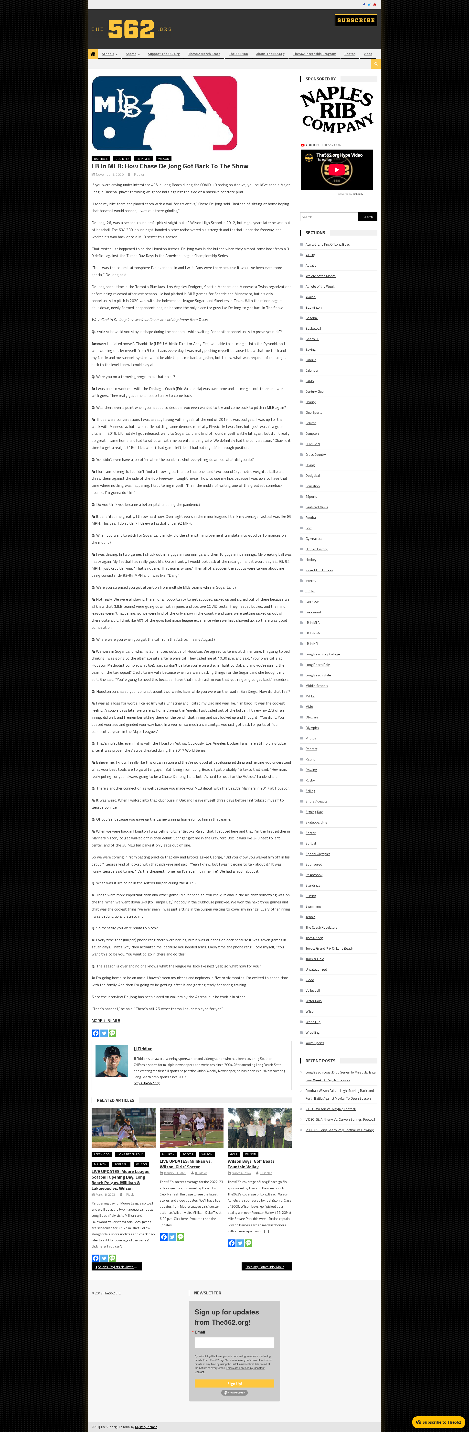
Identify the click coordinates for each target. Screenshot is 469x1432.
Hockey (311, 559)
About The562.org (270, 53)
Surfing (311, 895)
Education (313, 485)
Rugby (310, 780)
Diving (310, 464)
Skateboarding (316, 822)
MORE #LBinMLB (106, 1020)
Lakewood (102, 1154)
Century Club (315, 391)
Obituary (312, 717)
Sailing (310, 790)
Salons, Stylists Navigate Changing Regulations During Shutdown (120, 1266)
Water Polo (314, 1000)
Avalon (311, 296)
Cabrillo (311, 359)
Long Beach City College (323, 654)
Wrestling (313, 1032)
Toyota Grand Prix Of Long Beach (329, 948)
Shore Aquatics (317, 801)
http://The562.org (147, 1082)
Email (200, 1332)
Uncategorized (316, 969)
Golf (233, 1154)
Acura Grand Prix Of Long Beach (329, 244)
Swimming (313, 906)
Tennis (310, 916)
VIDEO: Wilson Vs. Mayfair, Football (331, 1108)
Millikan (100, 1164)
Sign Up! (234, 1384)
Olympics (312, 727)
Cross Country (316, 454)
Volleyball (313, 990)
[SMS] (112, 1033)
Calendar (312, 370)
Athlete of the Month (321, 275)
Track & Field (315, 958)
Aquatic (311, 265)
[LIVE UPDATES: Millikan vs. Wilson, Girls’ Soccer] (192, 1128)
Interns (311, 580)
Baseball (101, 158)
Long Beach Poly (130, 1154)
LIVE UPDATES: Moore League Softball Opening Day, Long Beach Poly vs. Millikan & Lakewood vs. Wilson (120, 1180)
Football (311, 517)
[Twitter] (104, 1033)
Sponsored (314, 864)
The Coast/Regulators (321, 927)
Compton (312, 433)
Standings (313, 885)
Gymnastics (314, 538)
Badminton (314, 307)
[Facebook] (95, 1033)
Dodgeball (313, 475)
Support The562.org (164, 53)
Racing (310, 759)
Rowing (311, 769)
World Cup (313, 1021)
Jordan (310, 591)
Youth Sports (315, 1042)
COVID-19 (122, 158)
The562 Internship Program (314, 53)
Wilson (163, 158)
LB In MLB (143, 158)
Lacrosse (312, 601)
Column (311, 422)
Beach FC (312, 338)
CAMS (310, 380)
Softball (121, 1164)
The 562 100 (238, 53)
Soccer (187, 1154)
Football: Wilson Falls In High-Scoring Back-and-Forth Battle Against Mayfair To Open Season (340, 1094)
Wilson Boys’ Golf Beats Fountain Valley (251, 1164)
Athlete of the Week (320, 286)
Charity (311, 401)
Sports (131, 53)
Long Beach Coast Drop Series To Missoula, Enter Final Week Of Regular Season (341, 1076)
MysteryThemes (146, 1426)
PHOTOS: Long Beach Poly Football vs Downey (340, 1129)
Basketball (313, 328)
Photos (349, 53)
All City (310, 254)
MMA (309, 706)
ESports (311, 496)
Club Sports (314, 412)
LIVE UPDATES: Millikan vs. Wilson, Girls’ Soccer (186, 1164)
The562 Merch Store (204, 53)
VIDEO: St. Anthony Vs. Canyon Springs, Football (340, 1119)
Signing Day (314, 811)
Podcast (311, 748)
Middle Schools (317, 685)
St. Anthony (314, 874)
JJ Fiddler (137, 174)
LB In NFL (312, 643)
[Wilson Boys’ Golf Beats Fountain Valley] (260, 1128)
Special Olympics (318, 853)
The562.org (314, 937)
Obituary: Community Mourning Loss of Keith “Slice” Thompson (268, 1266)
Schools (108, 53)
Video (368, 53)
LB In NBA (313, 633)
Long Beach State (318, 675)
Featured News (317, 507)
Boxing (311, 349)
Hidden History (317, 549)
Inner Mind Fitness (319, 570)
